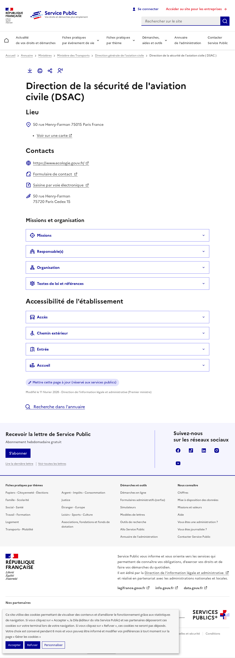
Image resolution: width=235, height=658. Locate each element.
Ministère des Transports (73, 55)
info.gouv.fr (164, 588)
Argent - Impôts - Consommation (83, 493)
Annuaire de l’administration (187, 40)
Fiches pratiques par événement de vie (78, 40)
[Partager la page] (50, 71)
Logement (12, 522)
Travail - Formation (18, 515)
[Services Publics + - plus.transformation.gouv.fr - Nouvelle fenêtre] (211, 615)
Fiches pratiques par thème (118, 40)
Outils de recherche (133, 522)
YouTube (178, 463)
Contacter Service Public (218, 40)
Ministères (45, 55)
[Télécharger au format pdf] (30, 71)
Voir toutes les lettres (52, 464)
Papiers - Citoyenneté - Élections (27, 493)
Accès (42, 317)
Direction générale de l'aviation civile (119, 55)
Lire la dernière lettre (19, 464)
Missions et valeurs (190, 507)
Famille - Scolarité (17, 500)
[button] (60, 71)
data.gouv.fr (193, 588)
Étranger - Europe (73, 507)
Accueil (10, 55)
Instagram (216, 450)
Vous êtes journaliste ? (192, 529)
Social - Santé (14, 507)
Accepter (14, 645)
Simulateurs (128, 507)
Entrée (43, 349)
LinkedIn (203, 450)
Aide (181, 515)
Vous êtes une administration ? (198, 522)
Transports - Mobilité (19, 529)
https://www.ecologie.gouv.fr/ (58, 163)
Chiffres (183, 493)
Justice (66, 500)
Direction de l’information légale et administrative (184, 573)
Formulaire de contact (53, 174)
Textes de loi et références (60, 283)
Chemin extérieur (52, 333)
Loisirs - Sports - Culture (77, 515)
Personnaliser (53, 645)
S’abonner (18, 453)
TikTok (191, 450)
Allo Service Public (132, 529)
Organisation (48, 267)
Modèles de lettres (132, 515)
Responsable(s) (50, 251)
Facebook (178, 450)
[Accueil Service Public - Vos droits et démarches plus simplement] (60, 19)
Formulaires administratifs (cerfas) (142, 500)
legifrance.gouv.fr (131, 588)
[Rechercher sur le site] (224, 21)
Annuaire (27, 55)
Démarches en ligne (133, 493)
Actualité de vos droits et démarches (36, 40)
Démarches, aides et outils (152, 40)
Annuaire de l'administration (139, 537)
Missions (44, 235)
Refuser (32, 645)
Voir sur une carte (52, 135)
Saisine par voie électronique (58, 185)
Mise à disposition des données (198, 500)
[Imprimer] (40, 71)
